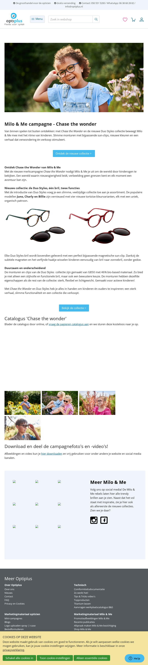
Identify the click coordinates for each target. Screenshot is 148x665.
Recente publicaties (84, 622)
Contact (9, 596)
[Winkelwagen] (133, 20)
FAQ (7, 600)
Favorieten (125, 20)
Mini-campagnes (13, 618)
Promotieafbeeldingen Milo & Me (91, 618)
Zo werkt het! (81, 592)
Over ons (9, 589)
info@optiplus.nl (74, 6)
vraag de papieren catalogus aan (69, 324)
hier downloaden (51, 453)
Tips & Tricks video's (84, 596)
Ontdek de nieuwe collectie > (74, 153)
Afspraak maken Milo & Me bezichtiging (95, 625)
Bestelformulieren (14, 629)
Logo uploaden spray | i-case (20, 625)
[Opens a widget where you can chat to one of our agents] (134, 658)
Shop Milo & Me (82, 629)
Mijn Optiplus (141, 20)
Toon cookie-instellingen (55, 658)
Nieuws (8, 592)
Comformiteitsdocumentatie (89, 589)
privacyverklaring (13, 650)
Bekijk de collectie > (74, 308)
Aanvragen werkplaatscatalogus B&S (93, 607)
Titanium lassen (82, 603)
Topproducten (82, 600)
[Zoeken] (96, 19)
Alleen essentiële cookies (92, 658)
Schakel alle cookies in (19, 658)
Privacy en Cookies (15, 603)
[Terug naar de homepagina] (15, 19)
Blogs (7, 622)
